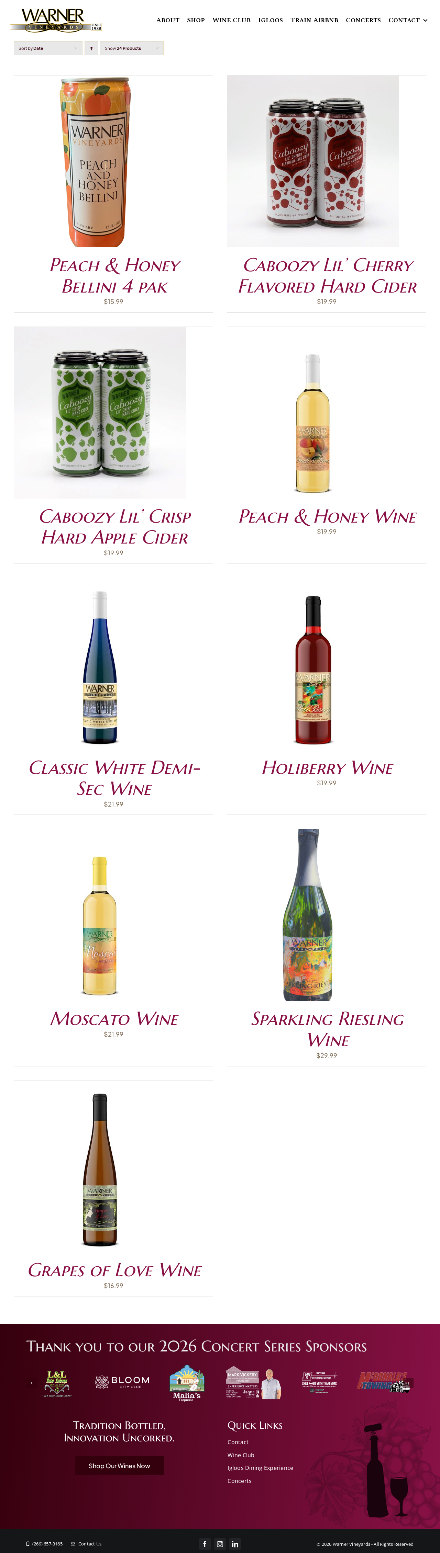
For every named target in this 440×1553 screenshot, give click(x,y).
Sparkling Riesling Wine (326, 1028)
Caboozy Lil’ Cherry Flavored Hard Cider (326, 275)
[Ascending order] (91, 48)
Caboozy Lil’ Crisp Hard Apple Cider (113, 526)
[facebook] (205, 1544)
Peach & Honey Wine (327, 516)
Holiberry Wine (326, 767)
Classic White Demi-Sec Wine (114, 777)
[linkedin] (235, 1544)
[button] (31, 1383)
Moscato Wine (113, 1018)
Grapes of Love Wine (113, 1269)
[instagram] (220, 1544)
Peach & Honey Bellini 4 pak (113, 275)
